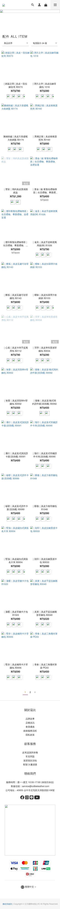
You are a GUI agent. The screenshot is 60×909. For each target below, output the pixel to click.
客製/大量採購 (30, 764)
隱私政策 (30, 734)
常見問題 (30, 756)
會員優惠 (30, 726)
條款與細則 (7, 903)
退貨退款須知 (30, 760)
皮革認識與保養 (30, 752)
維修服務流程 (30, 730)
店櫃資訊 (30, 722)
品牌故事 (30, 718)
